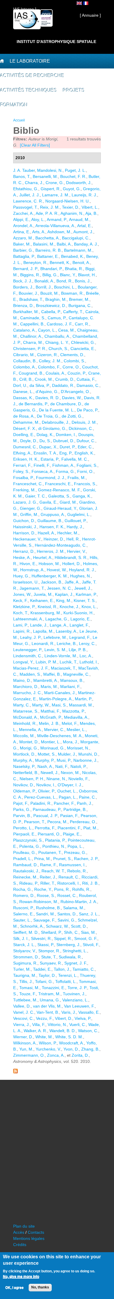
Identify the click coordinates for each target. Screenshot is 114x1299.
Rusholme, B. (48, 907)
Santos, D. (67, 914)
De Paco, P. (87, 410)
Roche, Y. (43, 889)
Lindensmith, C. (27, 655)
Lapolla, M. (43, 631)
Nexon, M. (70, 772)
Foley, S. (21, 471)
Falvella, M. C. (74, 459)
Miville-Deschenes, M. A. (59, 735)
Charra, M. (33, 342)
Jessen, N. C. (59, 588)
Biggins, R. (30, 274)
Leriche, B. (67, 643)
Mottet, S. (47, 754)
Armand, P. (57, 219)
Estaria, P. (50, 459)
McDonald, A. (25, 717)
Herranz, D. (23, 551)
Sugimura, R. (25, 963)
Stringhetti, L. (75, 950)
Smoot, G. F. (85, 938)
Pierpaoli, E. (24, 834)
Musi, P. (64, 760)
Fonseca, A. (42, 471)
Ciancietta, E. (82, 348)
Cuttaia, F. (86, 379)
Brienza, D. (23, 305)
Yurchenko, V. (48, 1049)
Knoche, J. (69, 606)
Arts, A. (38, 231)
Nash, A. (45, 766)
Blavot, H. (87, 274)
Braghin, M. (56, 299)
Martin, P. (83, 698)
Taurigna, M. (24, 975)
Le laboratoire (30, 61)
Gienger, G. (30, 508)
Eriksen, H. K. (25, 459)
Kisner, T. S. (85, 600)
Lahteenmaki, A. (28, 619)
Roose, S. (46, 895)
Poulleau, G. (24, 852)
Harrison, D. (24, 533)
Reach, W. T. (53, 871)
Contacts (36, 1232)
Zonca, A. (56, 1055)
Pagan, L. (68, 797)
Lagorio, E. (80, 619)
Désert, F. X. (24, 428)
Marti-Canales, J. (60, 692)
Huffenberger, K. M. (50, 576)
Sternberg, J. (68, 944)
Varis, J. (68, 1012)
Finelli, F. (42, 465)
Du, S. (45, 440)
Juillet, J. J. (29, 195)
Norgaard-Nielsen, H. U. (67, 201)
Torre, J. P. (77, 987)
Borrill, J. (44, 287)
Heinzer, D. (54, 539)
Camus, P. (57, 317)
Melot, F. (69, 723)
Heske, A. (22, 557)
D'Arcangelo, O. (75, 391)
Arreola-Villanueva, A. (55, 225)
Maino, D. (22, 680)
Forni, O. (85, 471)
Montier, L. (51, 741)
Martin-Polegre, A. (55, 698)
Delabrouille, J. (55, 422)
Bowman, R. (72, 293)
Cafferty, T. (73, 311)
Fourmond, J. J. (50, 477)
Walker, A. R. (35, 1030)
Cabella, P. (51, 311)
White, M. (44, 1036)
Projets (74, 90)
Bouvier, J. (28, 293)
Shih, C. (71, 932)
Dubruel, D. (63, 440)
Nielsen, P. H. (32, 778)
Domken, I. (66, 434)
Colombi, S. (74, 360)
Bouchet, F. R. (73, 176)
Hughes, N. (80, 576)
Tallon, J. (62, 969)
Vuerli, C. (77, 1024)
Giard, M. (68, 502)
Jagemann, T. (32, 588)
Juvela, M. (43, 594)
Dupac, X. (48, 447)
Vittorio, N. (57, 1024)
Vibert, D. (63, 1018)
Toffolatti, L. (66, 981)
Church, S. (58, 348)
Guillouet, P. (76, 520)
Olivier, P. (46, 791)
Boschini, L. (64, 287)
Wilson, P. (48, 1043)
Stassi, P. (45, 944)
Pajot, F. (20, 803)
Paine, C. (87, 797)
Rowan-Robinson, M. (38, 901)
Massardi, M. (81, 705)
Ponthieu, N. (53, 846)
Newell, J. (49, 772)
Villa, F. (38, 1024)
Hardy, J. (75, 526)
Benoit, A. (81, 262)
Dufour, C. (86, 440)
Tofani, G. (44, 981)
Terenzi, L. (67, 975)
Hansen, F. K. (51, 526)
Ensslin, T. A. (45, 453)
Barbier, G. (23, 250)
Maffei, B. (52, 674)
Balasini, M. (43, 244)
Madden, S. (30, 674)
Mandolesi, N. (50, 170)
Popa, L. (75, 846)
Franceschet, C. (28, 483)
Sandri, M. (45, 914)
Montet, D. (29, 741)
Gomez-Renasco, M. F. (59, 490)
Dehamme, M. (26, 422)
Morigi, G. (29, 748)
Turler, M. (22, 969)
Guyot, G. (72, 188)
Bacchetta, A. (47, 238)
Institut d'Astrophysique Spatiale (56, 41)
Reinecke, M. (25, 877)
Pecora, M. (57, 821)
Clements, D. (72, 354)
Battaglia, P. (24, 256)
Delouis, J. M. (84, 422)
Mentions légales (28, 1238)
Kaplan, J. (64, 594)
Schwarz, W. (57, 926)
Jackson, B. (51, 582)
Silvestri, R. (41, 938)
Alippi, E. (21, 219)
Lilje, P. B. (78, 649)
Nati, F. (61, 766)
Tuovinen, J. (74, 993)
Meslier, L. (76, 729)
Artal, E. (84, 225)
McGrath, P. (51, 717)
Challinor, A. (31, 336)
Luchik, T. (68, 662)
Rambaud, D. (25, 864)
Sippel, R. (63, 938)
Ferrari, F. (22, 465)
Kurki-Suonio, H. (78, 612)
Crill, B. (25, 379)
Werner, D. (23, 1036)
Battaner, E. (48, 256)
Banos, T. (21, 176)
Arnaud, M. (79, 219)
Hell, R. (73, 539)
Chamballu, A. (57, 336)
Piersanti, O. (49, 834)
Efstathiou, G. (25, 188)
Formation (14, 104)
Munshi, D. (88, 754)
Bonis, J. (83, 281)
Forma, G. (65, 471)
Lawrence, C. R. (28, 201)
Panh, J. (84, 803)
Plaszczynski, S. (28, 840)
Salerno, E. (23, 914)
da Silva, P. (40, 385)
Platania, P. (55, 840)
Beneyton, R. (35, 262)
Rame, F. (48, 864)
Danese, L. (23, 391)
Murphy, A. (23, 760)
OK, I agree (14, 1287)
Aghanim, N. (72, 213)
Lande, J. (38, 625)
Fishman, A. (63, 465)
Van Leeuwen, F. (79, 1006)
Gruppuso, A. (53, 514)
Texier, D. (70, 207)
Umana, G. (50, 1000)
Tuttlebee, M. (25, 1000)
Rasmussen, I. (72, 864)
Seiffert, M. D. (26, 932)
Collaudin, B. (25, 360)
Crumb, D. (64, 379)
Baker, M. (22, 244)
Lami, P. (20, 625)
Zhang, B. (90, 1049)
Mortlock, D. (24, 754)
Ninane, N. (56, 778)
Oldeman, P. (24, 791)
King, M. (63, 600)
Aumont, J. (83, 231)
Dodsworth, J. (78, 182)
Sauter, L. (22, 920)
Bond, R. (64, 281)
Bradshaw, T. (31, 299)
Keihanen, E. (42, 600)
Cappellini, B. (32, 324)
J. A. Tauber (24, 170)
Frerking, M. (24, 490)
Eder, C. (85, 447)
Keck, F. (20, 600)
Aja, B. (91, 213)
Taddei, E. (42, 969)
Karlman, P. (86, 594)
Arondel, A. (23, 225)
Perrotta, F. (45, 828)
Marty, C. (21, 705)
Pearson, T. (34, 821)
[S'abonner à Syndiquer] (15, 1072)
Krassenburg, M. (45, 612)
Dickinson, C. (81, 428)
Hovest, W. (57, 569)
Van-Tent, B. (48, 1012)
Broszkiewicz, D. (51, 305)
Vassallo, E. (89, 1012)
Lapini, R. (22, 631)
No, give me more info (21, 1276)
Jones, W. (22, 594)
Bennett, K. (60, 262)
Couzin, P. (77, 373)
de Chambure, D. (66, 403)
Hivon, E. (28, 563)
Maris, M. (49, 686)
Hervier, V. (76, 551)
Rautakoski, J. (26, 871)
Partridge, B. (75, 809)
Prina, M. (42, 858)
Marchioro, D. (25, 686)
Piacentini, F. (69, 828)
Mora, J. (70, 741)
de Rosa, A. (23, 416)
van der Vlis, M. (47, 1006)
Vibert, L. (90, 207)
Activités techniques (28, 90)
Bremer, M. (79, 299)
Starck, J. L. (24, 944)
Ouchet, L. (67, 791)
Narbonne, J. (85, 760)
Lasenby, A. (66, 631)
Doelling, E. (23, 434)
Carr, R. (82, 324)
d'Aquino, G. (47, 391)
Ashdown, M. (59, 231)
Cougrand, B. (31, 373)
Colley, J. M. (50, 360)
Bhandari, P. (51, 268)
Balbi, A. (64, 244)
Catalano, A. (24, 330)
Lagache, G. (56, 619)
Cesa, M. (66, 330)
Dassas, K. (23, 397)
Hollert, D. (71, 563)
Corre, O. (71, 367)
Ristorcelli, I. (68, 883)
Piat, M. (90, 828)
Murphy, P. (44, 760)
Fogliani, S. (87, 465)
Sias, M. (88, 932)
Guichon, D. (24, 520)
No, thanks (40, 1287)
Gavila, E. (48, 502)
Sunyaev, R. (51, 963)
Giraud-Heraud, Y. (60, 508)
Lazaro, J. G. (25, 502)
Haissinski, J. (25, 526)
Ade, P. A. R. (47, 213)
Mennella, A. (30, 729)
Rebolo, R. (77, 871)
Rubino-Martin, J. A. (79, 901)
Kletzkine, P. (24, 606)
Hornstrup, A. (32, 569)
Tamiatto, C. (83, 969)
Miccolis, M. (24, 735)
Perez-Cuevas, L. (40, 797)
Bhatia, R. (74, 268)
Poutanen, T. (50, 852)
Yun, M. (26, 1049)
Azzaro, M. (23, 238)
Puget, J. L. (75, 170)
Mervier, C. (54, 729)
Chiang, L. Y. (57, 342)
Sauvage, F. (44, 920)
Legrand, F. (79, 637)
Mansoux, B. (71, 680)
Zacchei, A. (23, 213)
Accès (18, 1232)
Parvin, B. (22, 815)
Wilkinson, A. (25, 1043)
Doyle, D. (28, 440)
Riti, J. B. (90, 883)
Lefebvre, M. (55, 637)
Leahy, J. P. (30, 637)
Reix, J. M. (50, 207)
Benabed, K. (72, 256)
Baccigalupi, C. (75, 238)
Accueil (19, 120)
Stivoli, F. (91, 944)
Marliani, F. (70, 686)
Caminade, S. (32, 317)
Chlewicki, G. (83, 342)
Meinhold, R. (25, 723)
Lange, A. (58, 625)
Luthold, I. (89, 662)
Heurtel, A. (42, 557)
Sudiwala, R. (70, 957)
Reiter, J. (48, 877)
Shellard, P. (51, 932)
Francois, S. (85, 483)
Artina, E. (21, 231)
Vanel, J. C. (23, 1012)
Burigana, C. (79, 305)
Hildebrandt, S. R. (71, 557)
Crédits (19, 1244)
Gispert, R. (51, 188)
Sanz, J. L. (89, 914)
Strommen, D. (26, 957)
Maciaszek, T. (63, 668)
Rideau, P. (28, 883)
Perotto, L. (22, 828)
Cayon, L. (47, 330)
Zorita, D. (80, 1055)
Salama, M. (73, 907)
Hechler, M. (67, 533)
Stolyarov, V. (24, 950)
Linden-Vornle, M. (60, 655)
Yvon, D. (71, 1049)
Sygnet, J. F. (75, 963)
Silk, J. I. (21, 938)
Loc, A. (86, 655)
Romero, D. (23, 895)
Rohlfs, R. (81, 889)
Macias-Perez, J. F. (31, 668)
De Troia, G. (48, 416)
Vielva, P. (83, 1018)
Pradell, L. (22, 858)
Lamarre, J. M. (55, 195)
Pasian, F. (69, 815)
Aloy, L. (38, 219)
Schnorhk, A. (32, 926)
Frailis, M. (77, 477)
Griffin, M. (29, 514)
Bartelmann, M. (78, 250)
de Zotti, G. (72, 416)
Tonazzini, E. (53, 987)
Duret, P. (67, 447)
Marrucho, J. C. (27, 692)
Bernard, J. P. (25, 268)
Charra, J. (34, 182)
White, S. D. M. (69, 1036)
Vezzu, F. (44, 1018)
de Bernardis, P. (33, 403)
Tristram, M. (49, 993)
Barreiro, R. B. (48, 250)
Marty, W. (40, 705)
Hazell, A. (46, 533)
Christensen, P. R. (29, 348)
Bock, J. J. (22, 281)
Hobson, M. (49, 563)
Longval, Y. (23, 662)
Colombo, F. (49, 367)
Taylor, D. (47, 975)
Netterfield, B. (25, 772)
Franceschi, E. (58, 483)
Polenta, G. (29, 846)
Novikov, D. (23, 785)
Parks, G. (21, 809)
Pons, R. (62, 889)
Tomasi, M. (29, 987)
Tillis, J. (26, 981)
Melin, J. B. (49, 723)
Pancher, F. (64, 803)
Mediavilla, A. (76, 717)
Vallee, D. (22, 1006)
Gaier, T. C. (35, 496)
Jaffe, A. (72, 582)
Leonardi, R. (43, 643)
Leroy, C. (87, 643)
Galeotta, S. (59, 496)
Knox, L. (89, 606)
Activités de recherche (32, 75)
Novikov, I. (45, 785)
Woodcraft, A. (71, 1043)
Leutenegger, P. (27, 649)
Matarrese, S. (25, 711)
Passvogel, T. (25, 207)
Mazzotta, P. (73, 711)
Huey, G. (21, 576)
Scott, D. (79, 926)
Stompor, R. (49, 950)
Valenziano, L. (75, 1000)
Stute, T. (48, 957)
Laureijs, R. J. (84, 195)
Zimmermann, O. (29, 1055)
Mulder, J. (67, 754)
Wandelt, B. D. (62, 1030)
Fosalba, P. (23, 477)
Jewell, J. (82, 588)
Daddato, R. (63, 385)
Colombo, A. (24, 367)
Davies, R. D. (47, 397)
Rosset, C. (67, 895)
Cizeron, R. (47, 354)
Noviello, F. (78, 778)
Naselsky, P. (24, 766)
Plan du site (24, 1226)
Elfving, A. (22, 453)
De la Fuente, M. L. (57, 410)
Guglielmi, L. (78, 514)
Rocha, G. (22, 889)
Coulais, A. (55, 373)
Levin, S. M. (55, 649)
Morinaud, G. (52, 748)
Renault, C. (68, 877)
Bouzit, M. (49, 293)
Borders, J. (23, 287)
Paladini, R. (40, 803)
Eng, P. (65, 453)
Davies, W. (72, 397)
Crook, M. (44, 379)
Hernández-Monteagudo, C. (61, 545)
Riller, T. (47, 883)
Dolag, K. (45, 434)
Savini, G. (66, 920)
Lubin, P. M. (46, 662)
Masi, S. (59, 705)
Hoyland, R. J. (82, 569)
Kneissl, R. (47, 606)
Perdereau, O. (83, 821)
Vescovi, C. (23, 1018)
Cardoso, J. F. (59, 324)
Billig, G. (50, 274)
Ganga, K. (81, 496)
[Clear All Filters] (35, 145)
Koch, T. (20, 612)
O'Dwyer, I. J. (70, 785)
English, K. (84, 453)
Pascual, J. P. (45, 815)
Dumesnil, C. (25, 447)
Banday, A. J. (86, 244)
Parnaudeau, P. (47, 809)
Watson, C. (88, 1030)
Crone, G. (55, 182)
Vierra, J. (21, 1024)
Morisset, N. (78, 748)
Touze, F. (27, 993)
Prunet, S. (62, 858)
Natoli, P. (78, 766)
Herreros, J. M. (51, 551)
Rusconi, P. (23, 907)
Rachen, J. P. (86, 858)
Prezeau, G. (75, 852)
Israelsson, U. (26, 582)
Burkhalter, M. (26, 311)
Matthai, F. (50, 711)
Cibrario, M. (24, 354)
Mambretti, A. (45, 680)
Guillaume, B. (49, 520)
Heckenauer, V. (27, 539)
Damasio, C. (88, 385)
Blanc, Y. (68, 274)
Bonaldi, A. (44, 281)
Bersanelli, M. (45, 176)
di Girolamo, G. (52, 428)
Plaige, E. (71, 834)
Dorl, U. (20, 385)
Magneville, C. (76, 674)
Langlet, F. (79, 625)
